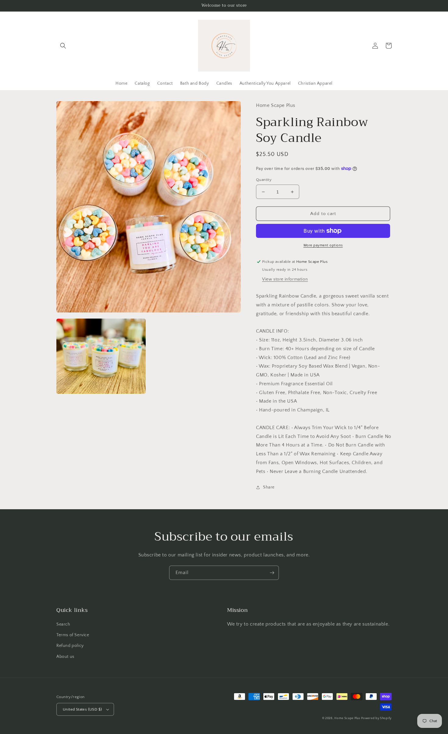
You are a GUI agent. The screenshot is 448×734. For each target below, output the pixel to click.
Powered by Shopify (376, 718)
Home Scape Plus (347, 718)
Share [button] (269, 487)
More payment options (323, 245)
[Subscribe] (272, 573)
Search (63, 624)
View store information (285, 279)
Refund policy (70, 645)
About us (65, 656)
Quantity (264, 180)
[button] (63, 45)
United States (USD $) (82, 709)
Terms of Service (72, 635)
